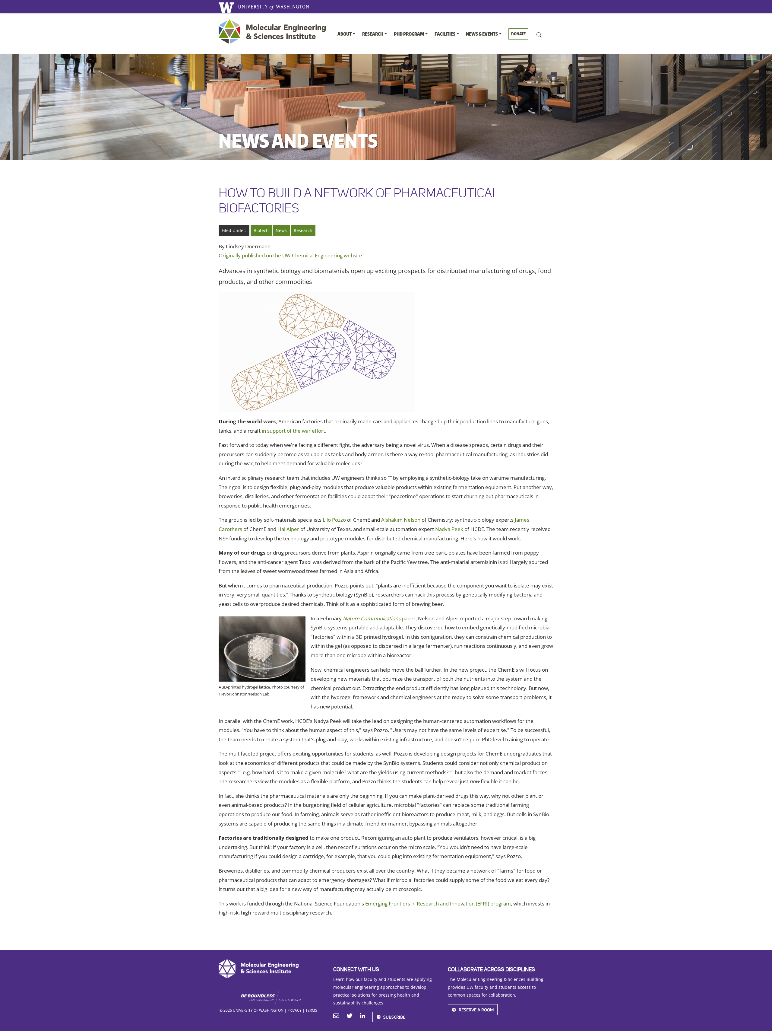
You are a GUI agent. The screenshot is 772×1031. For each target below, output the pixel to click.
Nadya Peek (449, 529)
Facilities (445, 34)
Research (372, 34)
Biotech (261, 230)
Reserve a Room (476, 1009)
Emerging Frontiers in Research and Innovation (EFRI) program (438, 903)
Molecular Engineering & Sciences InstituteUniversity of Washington (274, 31)
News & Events (482, 34)
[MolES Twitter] (349, 1016)
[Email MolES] (336, 1016)
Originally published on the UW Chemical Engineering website (290, 255)
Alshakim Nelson (400, 519)
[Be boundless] (282, 998)
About (344, 34)
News (281, 230)
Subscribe (394, 1017)
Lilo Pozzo (334, 519)
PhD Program (409, 34)
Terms (311, 1010)
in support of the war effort (293, 430)
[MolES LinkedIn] (362, 1016)
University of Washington (226, 7)
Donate (518, 33)
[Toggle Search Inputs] (539, 34)
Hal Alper (288, 529)
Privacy (294, 1010)
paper (379, 618)
